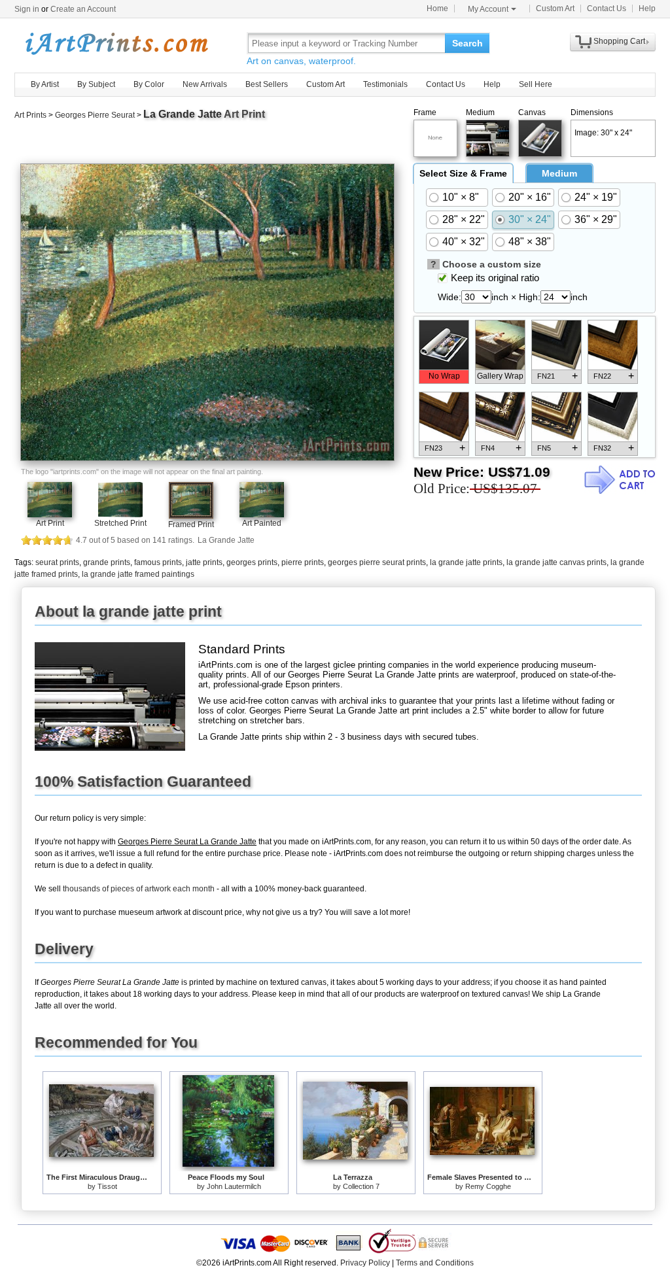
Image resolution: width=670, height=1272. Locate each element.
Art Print (50, 523)
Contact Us (606, 8)
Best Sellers (266, 84)
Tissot (107, 1186)
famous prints (158, 562)
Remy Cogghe (488, 1186)
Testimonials (385, 84)
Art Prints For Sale (116, 43)
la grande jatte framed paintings (138, 574)
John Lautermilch (234, 1186)
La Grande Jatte (182, 114)
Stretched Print (120, 523)
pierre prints (302, 562)
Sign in (26, 9)
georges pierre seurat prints (377, 562)
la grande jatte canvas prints (556, 562)
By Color (148, 84)
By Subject (96, 84)
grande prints (106, 562)
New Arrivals (205, 84)
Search (467, 43)
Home (437, 8)
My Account (488, 9)
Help (647, 8)
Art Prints (30, 115)
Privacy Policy (365, 1262)
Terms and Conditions (435, 1262)
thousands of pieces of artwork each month (139, 888)
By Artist (45, 84)
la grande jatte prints (466, 562)
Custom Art (555, 8)
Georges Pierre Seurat (95, 115)
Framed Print (191, 524)
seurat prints (57, 562)
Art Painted (261, 523)
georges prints (251, 562)
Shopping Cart (619, 41)
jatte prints (204, 562)
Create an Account (83, 9)
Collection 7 (361, 1186)
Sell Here (535, 84)
